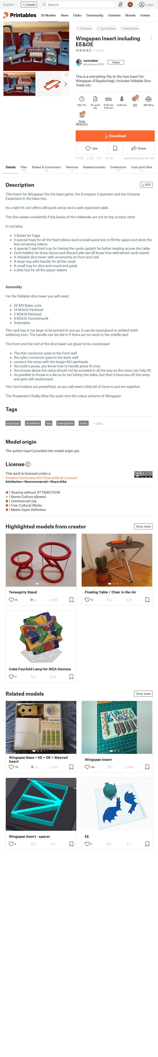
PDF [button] (148, 185)
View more (143, 526)
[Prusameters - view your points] (130, 4)
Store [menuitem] (64, 15)
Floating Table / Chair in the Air (110, 592)
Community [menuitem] (94, 15)
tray (48, 423)
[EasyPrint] (120, 4)
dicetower (33, 423)
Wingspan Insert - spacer (29, 836)
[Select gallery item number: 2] (41, 584)
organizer (13, 423)
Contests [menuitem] (114, 15)
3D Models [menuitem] (48, 15)
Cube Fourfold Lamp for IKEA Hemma (40, 669)
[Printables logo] (19, 15)
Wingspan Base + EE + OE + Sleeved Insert (38, 759)
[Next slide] (65, 84)
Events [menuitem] (145, 15)
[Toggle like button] (11, 599)
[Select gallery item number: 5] (123, 584)
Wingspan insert (98, 759)
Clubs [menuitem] (77, 15)
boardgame (65, 423)
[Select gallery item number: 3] (44, 584)
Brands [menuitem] (130, 15)
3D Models (86, 28)
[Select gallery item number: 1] (37, 584)
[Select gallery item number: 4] (120, 584)
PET (135, 104)
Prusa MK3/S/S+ (82, 122)
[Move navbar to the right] (152, 15)
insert (83, 423)
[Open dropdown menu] (151, 37)
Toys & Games (108, 28)
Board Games (131, 28)
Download (117, 136)
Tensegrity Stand (23, 592)
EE (87, 836)
